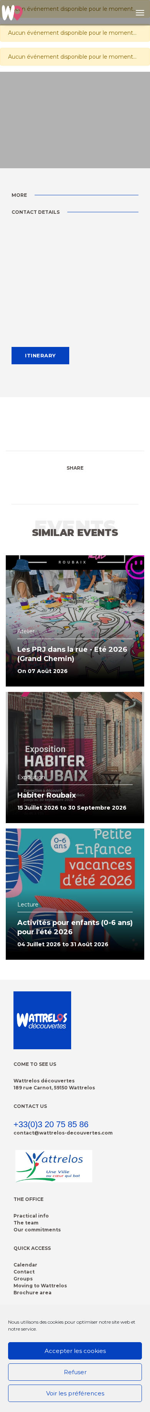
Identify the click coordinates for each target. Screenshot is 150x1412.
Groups (23, 1279)
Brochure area (32, 1292)
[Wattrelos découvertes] (12, 12)
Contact (24, 1272)
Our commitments (37, 1230)
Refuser (75, 1372)
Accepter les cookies (75, 1351)
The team (25, 1223)
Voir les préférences (75, 1393)
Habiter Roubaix (46, 795)
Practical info (31, 1216)
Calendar (25, 1265)
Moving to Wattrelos (40, 1286)
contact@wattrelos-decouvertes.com (63, 1133)
